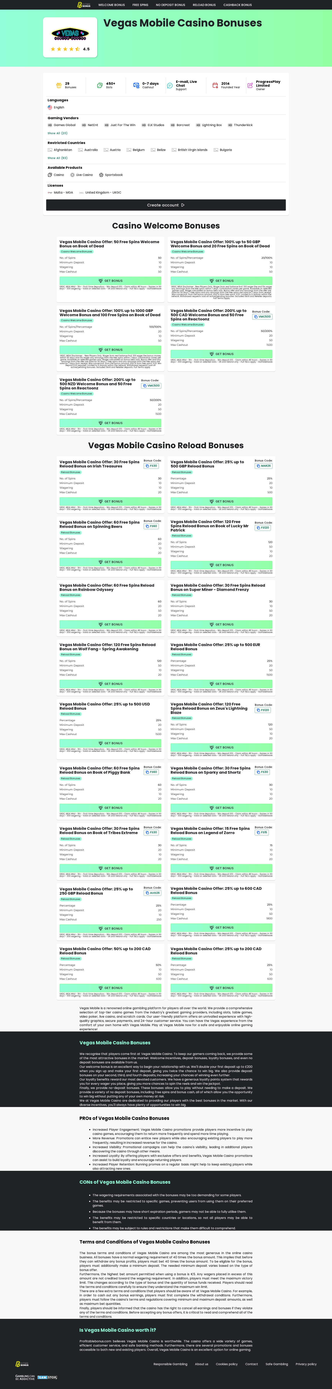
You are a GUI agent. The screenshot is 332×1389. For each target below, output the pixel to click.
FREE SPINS (140, 5)
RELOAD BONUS (204, 5)
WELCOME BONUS (111, 5)
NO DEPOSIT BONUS (170, 5)
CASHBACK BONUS (237, 5)
